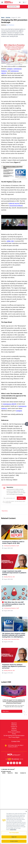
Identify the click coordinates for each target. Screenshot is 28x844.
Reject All (14, 837)
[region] (14, 826)
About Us (14, 723)
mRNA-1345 (10, 241)
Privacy (14, 734)
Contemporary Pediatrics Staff (11, 545)
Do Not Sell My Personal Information (14, 735)
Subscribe (20, 498)
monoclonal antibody (16, 205)
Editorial (14, 728)
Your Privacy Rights (14, 737)
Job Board (14, 730)
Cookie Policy (13, 829)
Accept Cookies (14, 841)
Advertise (14, 725)
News (16, 773)
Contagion (9, 69)
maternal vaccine (13, 203)
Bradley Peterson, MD (9, 577)
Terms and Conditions (14, 732)
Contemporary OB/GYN (9, 404)
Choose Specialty (12, 6)
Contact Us (14, 726)
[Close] (26, 811)
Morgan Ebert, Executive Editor (11, 639)
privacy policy (8, 502)
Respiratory (5, 511)
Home (3, 773)
